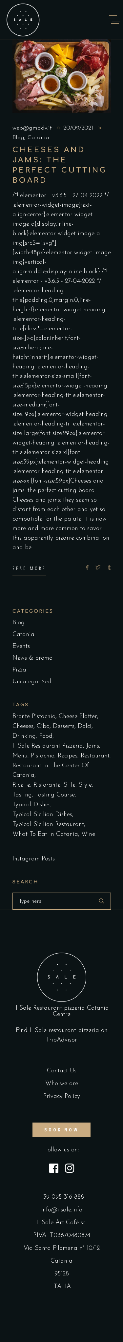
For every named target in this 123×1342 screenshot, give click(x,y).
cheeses (22, 726)
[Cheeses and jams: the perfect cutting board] (61, 76)
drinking (24, 736)
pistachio (42, 756)
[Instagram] (69, 1169)
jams (92, 746)
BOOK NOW (61, 1129)
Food (45, 736)
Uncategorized (31, 682)
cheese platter (78, 716)
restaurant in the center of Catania (50, 770)
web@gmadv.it (33, 128)
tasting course (55, 795)
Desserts (63, 726)
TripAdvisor (61, 1040)
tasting (22, 795)
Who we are (61, 1084)
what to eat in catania (45, 834)
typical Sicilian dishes (42, 815)
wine (88, 834)
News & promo (32, 658)
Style (85, 785)
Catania (38, 138)
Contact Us (61, 1071)
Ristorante (46, 785)
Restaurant (95, 756)
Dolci (85, 726)
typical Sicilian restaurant (48, 824)
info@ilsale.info (61, 1210)
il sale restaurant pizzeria (47, 746)
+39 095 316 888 (61, 1197)
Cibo (43, 726)
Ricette (21, 785)
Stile (69, 785)
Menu (20, 756)
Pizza (19, 670)
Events (21, 646)
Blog (18, 138)
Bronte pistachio (33, 716)
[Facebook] (53, 1169)
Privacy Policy (61, 1096)
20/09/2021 (79, 128)
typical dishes (31, 805)
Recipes (67, 756)
